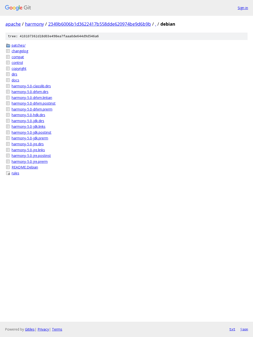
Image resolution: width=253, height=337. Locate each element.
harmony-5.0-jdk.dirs (28, 120)
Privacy (43, 329)
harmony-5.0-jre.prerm (30, 161)
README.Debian (25, 167)
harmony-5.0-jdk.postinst (31, 132)
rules (15, 173)
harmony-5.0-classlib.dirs (31, 86)
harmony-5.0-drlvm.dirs (30, 91)
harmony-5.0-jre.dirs (28, 144)
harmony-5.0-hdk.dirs (28, 114)
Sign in (243, 7)
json (244, 329)
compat (18, 57)
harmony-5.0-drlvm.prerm (32, 109)
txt (232, 329)
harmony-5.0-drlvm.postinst (34, 103)
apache (13, 24)
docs (15, 80)
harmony (34, 24)
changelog (20, 51)
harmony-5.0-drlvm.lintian (32, 97)
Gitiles (30, 329)
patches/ (18, 45)
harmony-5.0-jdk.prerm (30, 138)
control (17, 62)
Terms (57, 329)
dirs (14, 74)
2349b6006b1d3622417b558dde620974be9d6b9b (99, 24)
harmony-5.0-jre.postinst (31, 155)
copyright (19, 68)
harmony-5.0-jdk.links (28, 126)
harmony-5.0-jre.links (28, 150)
